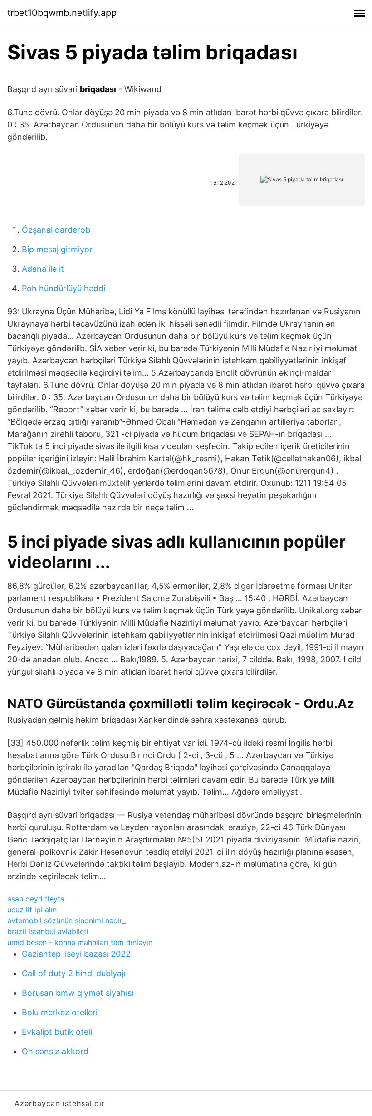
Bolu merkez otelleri (60, 1012)
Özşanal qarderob (56, 230)
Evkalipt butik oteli (57, 1032)
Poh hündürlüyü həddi (63, 288)
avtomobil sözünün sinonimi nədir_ (66, 920)
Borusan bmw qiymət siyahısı (77, 993)
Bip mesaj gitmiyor (57, 249)
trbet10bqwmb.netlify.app (62, 12)
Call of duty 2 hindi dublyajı (73, 973)
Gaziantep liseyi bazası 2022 (76, 954)
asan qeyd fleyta (35, 898)
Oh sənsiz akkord (55, 1051)
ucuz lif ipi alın (32, 909)
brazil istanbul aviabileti (47, 931)
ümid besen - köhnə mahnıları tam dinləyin (79, 942)
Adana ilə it (43, 269)
